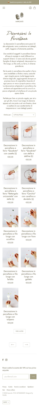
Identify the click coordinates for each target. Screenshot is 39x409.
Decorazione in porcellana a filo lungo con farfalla (10, 275)
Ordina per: (7, 115)
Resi (3, 390)
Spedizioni (30, 387)
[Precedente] (12, 345)
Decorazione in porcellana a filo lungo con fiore (28, 234)
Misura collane (11, 390)
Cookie (10, 387)
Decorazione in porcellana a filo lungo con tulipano (10, 315)
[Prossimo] (26, 345)
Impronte (9, 393)
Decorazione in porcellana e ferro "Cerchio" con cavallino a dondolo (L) (28, 194)
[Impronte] (19, 17)
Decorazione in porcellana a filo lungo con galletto (28, 275)
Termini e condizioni (20, 387)
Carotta (4, 395)
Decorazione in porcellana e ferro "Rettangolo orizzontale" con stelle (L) (10, 194)
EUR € (5, 402)
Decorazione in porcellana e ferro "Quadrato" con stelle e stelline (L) (28, 151)
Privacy (4, 387)
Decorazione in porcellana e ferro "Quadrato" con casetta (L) (10, 149)
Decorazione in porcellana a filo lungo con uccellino (10, 235)
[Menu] (4, 8)
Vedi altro (20, 331)
